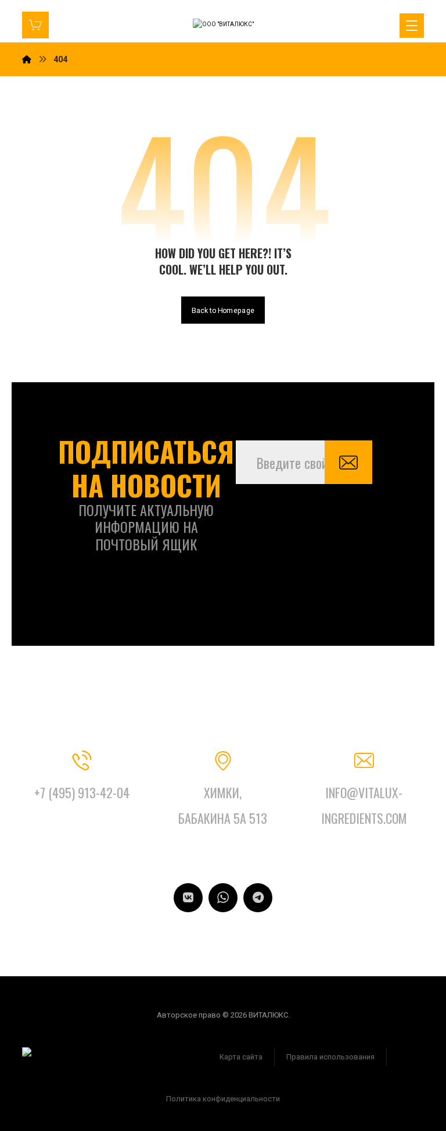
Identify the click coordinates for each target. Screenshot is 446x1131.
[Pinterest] (223, 897)
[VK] (188, 897)
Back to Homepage (223, 310)
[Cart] (35, 24)
